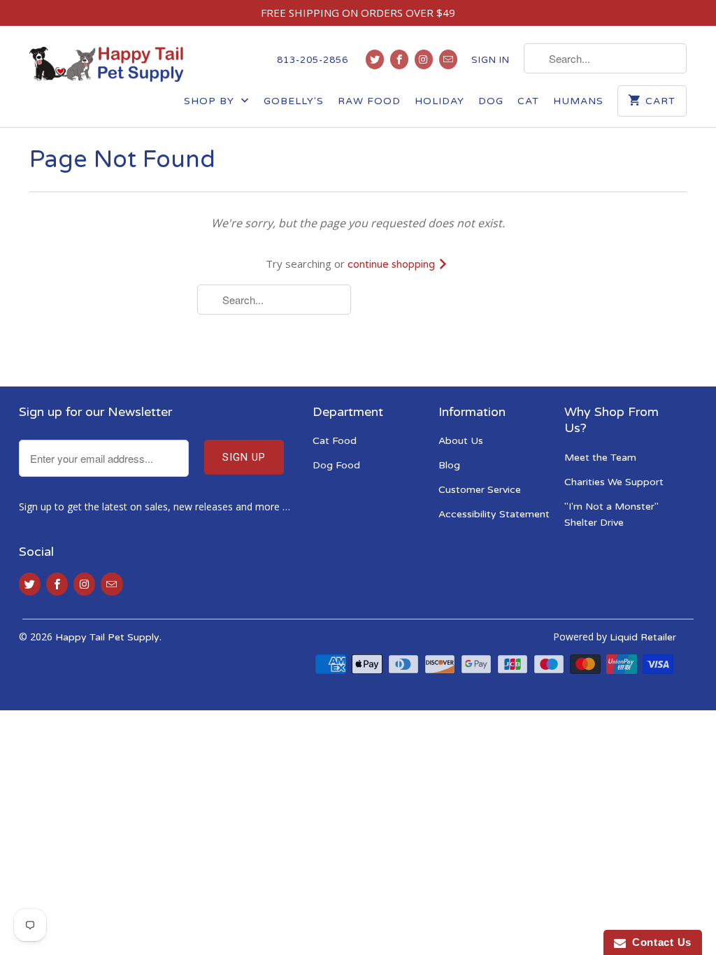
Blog (449, 465)
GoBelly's (294, 101)
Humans (578, 101)
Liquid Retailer (643, 637)
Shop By (211, 101)
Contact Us (659, 942)
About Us (460, 441)
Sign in (490, 60)
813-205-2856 (312, 60)
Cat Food (335, 441)
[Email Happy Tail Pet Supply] (448, 59)
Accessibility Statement (494, 514)
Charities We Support (614, 482)
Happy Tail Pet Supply (107, 637)
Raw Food (369, 101)
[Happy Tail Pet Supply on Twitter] (375, 59)
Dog (490, 101)
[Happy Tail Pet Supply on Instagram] (424, 59)
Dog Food (336, 465)
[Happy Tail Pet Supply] (106, 64)
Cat (528, 101)
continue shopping (393, 264)
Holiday (439, 101)
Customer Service (479, 490)
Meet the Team (600, 458)
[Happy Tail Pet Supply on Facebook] (399, 59)
